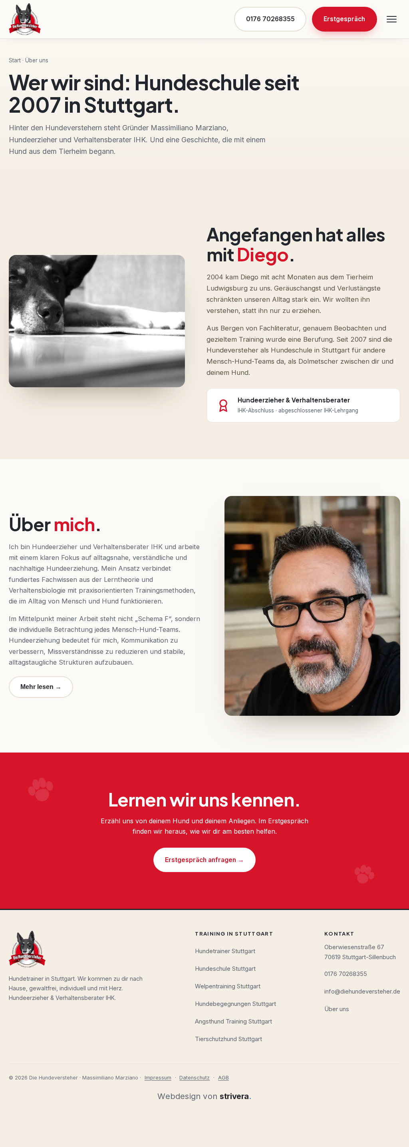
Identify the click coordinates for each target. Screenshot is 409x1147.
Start (15, 60)
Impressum (158, 1078)
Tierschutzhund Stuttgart (228, 1039)
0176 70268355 (270, 19)
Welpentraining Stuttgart (227, 986)
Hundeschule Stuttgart (225, 968)
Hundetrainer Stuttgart (225, 951)
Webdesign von (204, 1096)
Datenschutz (194, 1078)
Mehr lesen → (41, 686)
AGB (223, 1078)
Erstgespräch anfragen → (204, 860)
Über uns (336, 1009)
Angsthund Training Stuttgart (233, 1021)
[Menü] (391, 19)
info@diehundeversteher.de (362, 991)
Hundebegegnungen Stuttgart (235, 1004)
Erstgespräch (344, 19)
